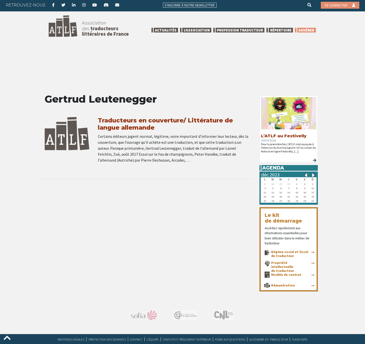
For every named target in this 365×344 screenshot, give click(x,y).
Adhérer (306, 30)
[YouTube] (94, 4)
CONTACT (136, 339)
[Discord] (106, 4)
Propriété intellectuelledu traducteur (282, 266)
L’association (197, 30)
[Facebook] (53, 4)
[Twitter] (63, 4)
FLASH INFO (299, 339)
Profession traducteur (240, 30)
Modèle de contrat (286, 274)
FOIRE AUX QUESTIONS (230, 339)
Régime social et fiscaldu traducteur (289, 254)
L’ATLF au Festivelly (283, 135)
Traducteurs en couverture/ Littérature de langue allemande (165, 124)
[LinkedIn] (73, 4)
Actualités (166, 30)
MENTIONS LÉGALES (71, 339)
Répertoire (281, 30)
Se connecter (336, 5)
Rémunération (283, 285)
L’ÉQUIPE (153, 339)
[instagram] (84, 4)
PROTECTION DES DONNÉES (107, 339)
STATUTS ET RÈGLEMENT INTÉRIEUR (187, 339)
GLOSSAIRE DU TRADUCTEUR (268, 339)
